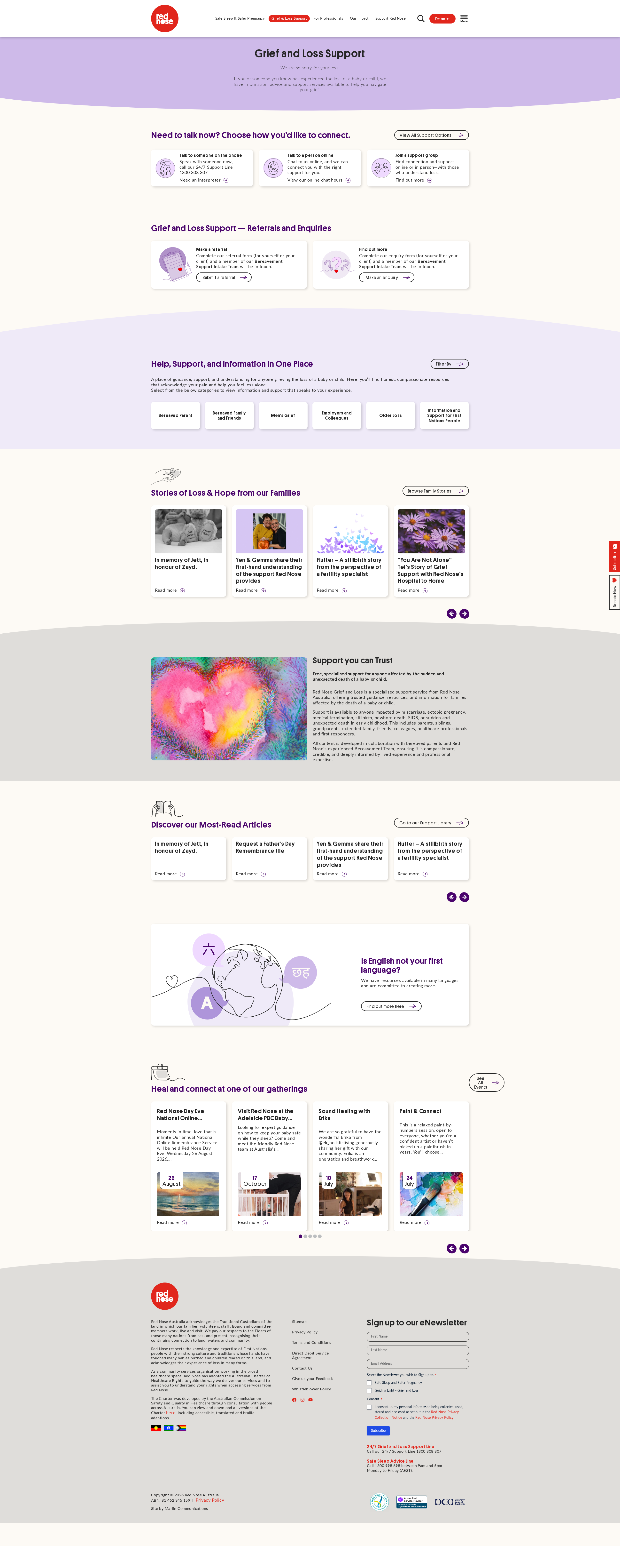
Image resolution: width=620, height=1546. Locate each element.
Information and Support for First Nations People (444, 415)
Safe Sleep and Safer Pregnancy (398, 1383)
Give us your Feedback (312, 1379)
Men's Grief (283, 415)
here (171, 1413)
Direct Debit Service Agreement (310, 1355)
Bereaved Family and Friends (229, 415)
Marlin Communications (186, 1509)
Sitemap (299, 1322)
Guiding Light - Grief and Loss (396, 1390)
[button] (240, 18)
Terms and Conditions (311, 1343)
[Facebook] (294, 1400)
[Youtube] (310, 1400)
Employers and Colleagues (337, 415)
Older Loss (390, 415)
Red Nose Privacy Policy (434, 1417)
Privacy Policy (305, 1332)
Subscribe (378, 1431)
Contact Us (302, 1368)
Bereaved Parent (176, 415)
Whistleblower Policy (311, 1389)
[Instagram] (302, 1400)
